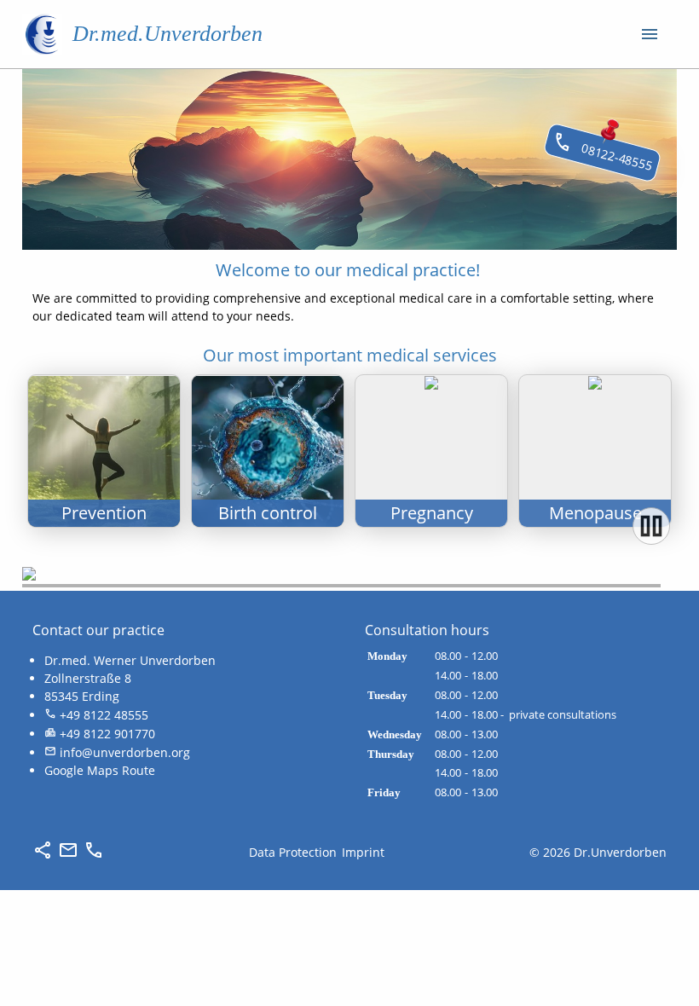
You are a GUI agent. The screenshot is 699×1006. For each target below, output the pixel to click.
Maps (102, 770)
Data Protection (293, 852)
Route (138, 770)
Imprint (363, 852)
